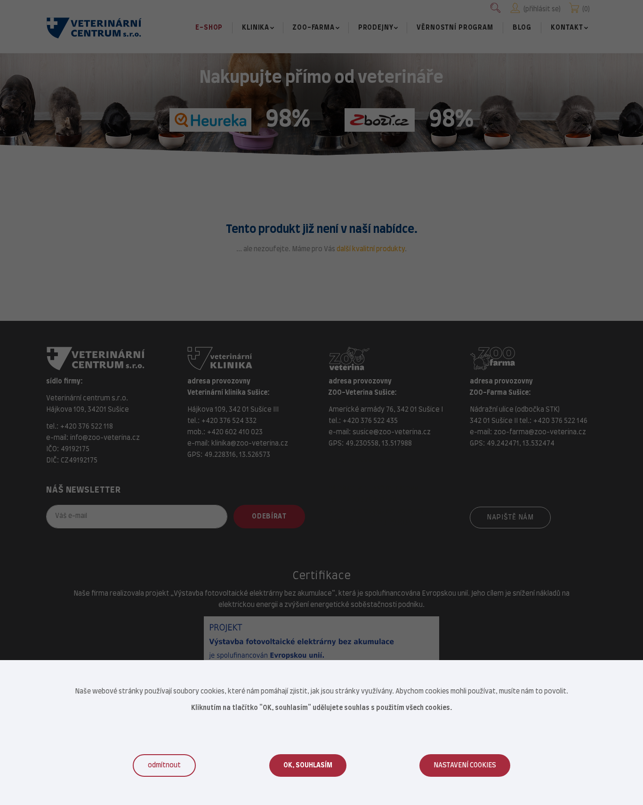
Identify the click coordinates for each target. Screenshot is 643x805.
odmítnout (164, 765)
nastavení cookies (465, 765)
